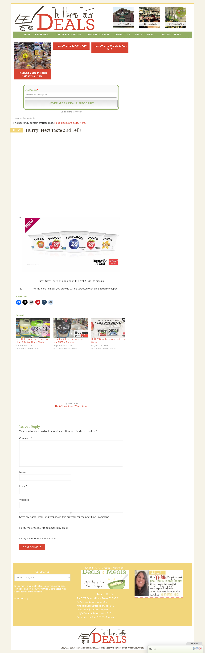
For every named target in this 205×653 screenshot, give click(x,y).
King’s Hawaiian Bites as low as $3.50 (95, 605)
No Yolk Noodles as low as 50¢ (92, 602)
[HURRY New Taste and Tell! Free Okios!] (108, 328)
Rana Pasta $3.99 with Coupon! (92, 609)
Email (23, 486)
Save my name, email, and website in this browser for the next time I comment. (64, 516)
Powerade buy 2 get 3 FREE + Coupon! (95, 617)
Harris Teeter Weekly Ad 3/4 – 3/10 (110, 47)
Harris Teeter (20, 591)
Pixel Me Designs (137, 648)
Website (24, 499)
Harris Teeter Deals (64, 406)
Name (23, 472)
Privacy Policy (21, 598)
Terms (69, 111)
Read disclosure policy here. (70, 122)
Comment (25, 438)
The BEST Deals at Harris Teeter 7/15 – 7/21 (32, 74)
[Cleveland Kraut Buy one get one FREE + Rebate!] (70, 328)
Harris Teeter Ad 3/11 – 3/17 (71, 46)
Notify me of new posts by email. (38, 538)
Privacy (78, 111)
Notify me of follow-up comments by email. (43, 527)
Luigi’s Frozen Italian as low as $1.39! (95, 613)
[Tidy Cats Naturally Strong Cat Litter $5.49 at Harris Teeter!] (33, 328)
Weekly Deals (80, 406)
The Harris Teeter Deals (54, 18)
